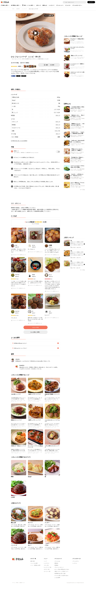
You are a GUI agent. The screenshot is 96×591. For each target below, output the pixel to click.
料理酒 (13, 115)
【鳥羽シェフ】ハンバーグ (34, 394)
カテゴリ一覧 (46, 569)
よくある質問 (57, 577)
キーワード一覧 (47, 571)
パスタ (46, 545)
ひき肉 (13, 497)
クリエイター (68, 5)
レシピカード (51, 5)
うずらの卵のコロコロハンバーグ (52, 446)
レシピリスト (46, 563)
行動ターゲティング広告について (61, 571)
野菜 (12, 476)
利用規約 (56, 565)
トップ (45, 561)
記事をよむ (45, 5)
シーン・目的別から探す (35, 565)
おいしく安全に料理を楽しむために (62, 569)
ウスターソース (16, 128)
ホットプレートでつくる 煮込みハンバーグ (35, 446)
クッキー (47, 522)
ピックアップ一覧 (47, 567)
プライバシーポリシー (59, 567)
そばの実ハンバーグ (16, 394)
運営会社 (56, 563)
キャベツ (30, 522)
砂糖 (13, 131)
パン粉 (13, 106)
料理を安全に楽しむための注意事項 (20, 140)
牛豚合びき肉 (15, 97)
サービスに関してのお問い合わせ (61, 575)
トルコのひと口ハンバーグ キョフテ (52, 420)
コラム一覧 (46, 565)
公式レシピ (38, 5)
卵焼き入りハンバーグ (16, 420)
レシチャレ (75, 563)
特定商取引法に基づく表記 (60, 573)
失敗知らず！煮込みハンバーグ (18, 445)
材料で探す (32, 561)
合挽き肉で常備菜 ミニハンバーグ (52, 395)
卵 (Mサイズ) (15, 103)
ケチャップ (15, 121)
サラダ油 (13, 134)
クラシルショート (59, 5)
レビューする (35, 327)
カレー (29, 545)
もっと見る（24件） (35, 332)
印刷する (24, 75)
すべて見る (82, 189)
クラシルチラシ (76, 561)
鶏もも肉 (13, 522)
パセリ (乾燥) (14, 137)
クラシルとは (57, 561)
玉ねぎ (13, 100)
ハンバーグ (14, 545)
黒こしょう (15, 112)
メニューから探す (34, 563)
